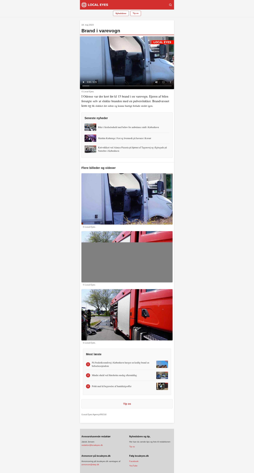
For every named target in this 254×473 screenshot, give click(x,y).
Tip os (135, 13)
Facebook (133, 461)
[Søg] (170, 5)
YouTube (133, 465)
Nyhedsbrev (121, 13)
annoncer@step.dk (90, 464)
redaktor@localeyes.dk (92, 445)
